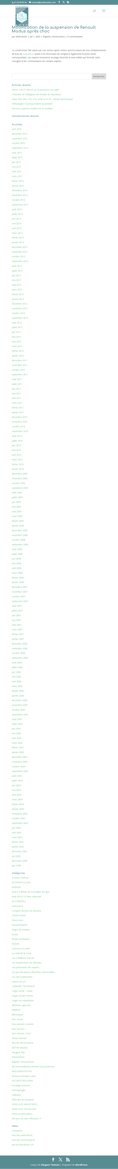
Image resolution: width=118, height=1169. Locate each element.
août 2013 (17, 265)
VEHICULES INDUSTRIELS (24, 1104)
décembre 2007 (19, 586)
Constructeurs (19, 915)
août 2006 (17, 662)
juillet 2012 (17, 327)
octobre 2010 (18, 426)
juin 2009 (16, 502)
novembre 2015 (20, 138)
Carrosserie (17, 906)
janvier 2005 (18, 752)
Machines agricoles (21, 1005)
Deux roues (17, 920)
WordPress (81, 1164)
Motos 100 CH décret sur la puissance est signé (35, 89)
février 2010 (18, 464)
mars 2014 (17, 233)
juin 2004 (16, 785)
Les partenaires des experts (25, 967)
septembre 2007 (20, 601)
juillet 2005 (17, 723)
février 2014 (18, 237)
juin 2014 (16, 218)
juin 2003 (16, 827)
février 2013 (18, 294)
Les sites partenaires (22, 976)
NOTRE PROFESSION (22, 1042)
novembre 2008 (20, 535)
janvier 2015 (18, 185)
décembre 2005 (19, 700)
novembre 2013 (20, 251)
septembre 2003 (20, 823)
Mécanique (17, 1014)
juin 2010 (16, 445)
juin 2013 (16, 275)
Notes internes (19, 1038)
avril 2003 (16, 832)
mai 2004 (16, 790)
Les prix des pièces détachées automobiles (33, 972)
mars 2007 (17, 629)
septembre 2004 (20, 771)
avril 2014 (16, 228)
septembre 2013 (20, 261)
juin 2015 (16, 162)
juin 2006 (16, 672)
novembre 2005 (20, 705)
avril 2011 (16, 398)
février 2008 (18, 577)
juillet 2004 (17, 780)
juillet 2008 (17, 554)
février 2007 (18, 634)
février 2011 (18, 407)
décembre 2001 (19, 851)
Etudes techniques (21, 938)
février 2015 (18, 181)
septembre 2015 (20, 147)
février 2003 (18, 841)
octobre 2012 (18, 313)
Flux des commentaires (23, 1139)
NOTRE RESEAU (20, 1047)
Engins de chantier (21, 929)
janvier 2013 (18, 299)
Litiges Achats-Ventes (22, 995)
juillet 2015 (17, 157)
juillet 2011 (17, 384)
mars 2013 (17, 289)
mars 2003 (17, 837)
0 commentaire (75, 36)
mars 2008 (17, 572)
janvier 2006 (18, 695)
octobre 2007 (18, 596)
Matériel (16, 1009)
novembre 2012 (20, 308)
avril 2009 (16, 511)
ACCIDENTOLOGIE (21, 882)
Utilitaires (16, 1094)
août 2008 (17, 549)
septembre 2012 (20, 317)
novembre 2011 (20, 365)
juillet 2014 (17, 213)
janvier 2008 (18, 582)
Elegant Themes (50, 1164)
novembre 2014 (20, 195)
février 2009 (18, 520)
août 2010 (17, 435)
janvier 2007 (18, 638)
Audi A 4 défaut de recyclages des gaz (30, 891)
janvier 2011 (18, 412)
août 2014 (17, 209)
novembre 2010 (20, 421)
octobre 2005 (18, 709)
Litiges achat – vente (22, 990)
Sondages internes (21, 1085)
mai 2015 (16, 166)
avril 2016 (16, 129)
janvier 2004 (18, 808)
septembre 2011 (20, 374)
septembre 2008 (20, 544)
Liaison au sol (19, 981)
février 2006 (18, 690)
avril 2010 (16, 454)
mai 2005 (16, 733)
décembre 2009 (19, 473)
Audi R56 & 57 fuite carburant (26, 896)
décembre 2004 (19, 757)
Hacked (15, 943)
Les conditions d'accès (23, 958)
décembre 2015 (19, 133)
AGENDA (16, 887)
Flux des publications (22, 1135)
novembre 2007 (20, 591)
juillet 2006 (17, 667)
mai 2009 (16, 506)
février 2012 (18, 350)
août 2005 (17, 719)
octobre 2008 (18, 539)
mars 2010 (17, 459)
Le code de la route (21, 953)
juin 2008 (16, 558)
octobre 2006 (18, 653)
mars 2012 (17, 346)
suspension (28, 53)
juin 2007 (16, 615)
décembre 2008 (19, 530)
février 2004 (18, 804)
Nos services (18, 1028)
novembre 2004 (20, 761)
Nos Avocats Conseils (22, 1024)
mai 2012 (16, 336)
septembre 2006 (20, 657)
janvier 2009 (18, 525)
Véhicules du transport (23, 1099)
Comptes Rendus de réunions (26, 910)
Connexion (17, 1130)
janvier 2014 (18, 242)
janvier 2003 (18, 846)
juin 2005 (16, 728)
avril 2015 (16, 171)
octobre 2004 (18, 766)
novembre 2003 (20, 813)
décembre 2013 (19, 247)
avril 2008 (16, 568)
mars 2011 (17, 402)
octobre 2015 (18, 143)
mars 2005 (17, 742)
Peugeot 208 (18, 1052)
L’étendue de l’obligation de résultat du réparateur (36, 94)
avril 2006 (16, 681)
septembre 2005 (20, 714)
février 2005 (18, 747)
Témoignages (19, 1090)
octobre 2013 (18, 256)
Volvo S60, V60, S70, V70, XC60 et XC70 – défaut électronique (42, 99)
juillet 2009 (17, 497)
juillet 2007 (17, 610)
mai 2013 (16, 280)
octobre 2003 (18, 818)
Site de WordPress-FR (22, 1144)
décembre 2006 (19, 643)
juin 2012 (16, 332)
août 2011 (17, 379)
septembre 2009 (20, 487)
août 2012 (17, 322)
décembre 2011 (19, 360)
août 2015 (17, 152)
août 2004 (17, 775)
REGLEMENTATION (21, 1071)
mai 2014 (16, 223)
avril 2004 (16, 794)
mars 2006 (17, 686)
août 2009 (17, 492)
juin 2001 (16, 856)
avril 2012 (16, 341)
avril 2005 (16, 738)
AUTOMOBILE (19, 901)
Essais (15, 934)
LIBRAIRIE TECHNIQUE (23, 986)
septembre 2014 (20, 204)
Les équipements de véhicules (27, 962)
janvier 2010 (18, 468)
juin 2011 (16, 388)
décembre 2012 (19, 303)
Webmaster (21, 36)
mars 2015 (17, 176)
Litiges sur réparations (23, 1000)
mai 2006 (16, 676)
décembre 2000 (19, 860)
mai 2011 (16, 393)
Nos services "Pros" (22, 1033)
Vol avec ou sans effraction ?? (26, 1118)
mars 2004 (17, 799)
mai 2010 (16, 450)
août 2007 (17, 605)
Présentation (18, 1057)
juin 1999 (16, 865)
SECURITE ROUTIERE (22, 1080)
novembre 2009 (20, 478)
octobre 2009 (18, 483)
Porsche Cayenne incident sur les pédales (32, 108)
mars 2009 (17, 516)
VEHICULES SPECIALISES (24, 1109)
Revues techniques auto (24, 1076)
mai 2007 (16, 620)
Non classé (17, 1019)
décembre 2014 (19, 190)
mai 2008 (16, 563)
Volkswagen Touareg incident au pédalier (32, 103)
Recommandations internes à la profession (33, 1066)
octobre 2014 (18, 199)
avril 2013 (16, 284)
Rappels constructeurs (54, 36)
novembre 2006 (20, 648)
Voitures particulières (22, 1113)
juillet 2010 (17, 440)
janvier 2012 (18, 355)
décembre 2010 (19, 417)
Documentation (20, 924)
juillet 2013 (17, 270)
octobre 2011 (18, 369)
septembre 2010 (20, 431)
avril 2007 (16, 624)
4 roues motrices (20, 877)
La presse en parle (21, 948)
